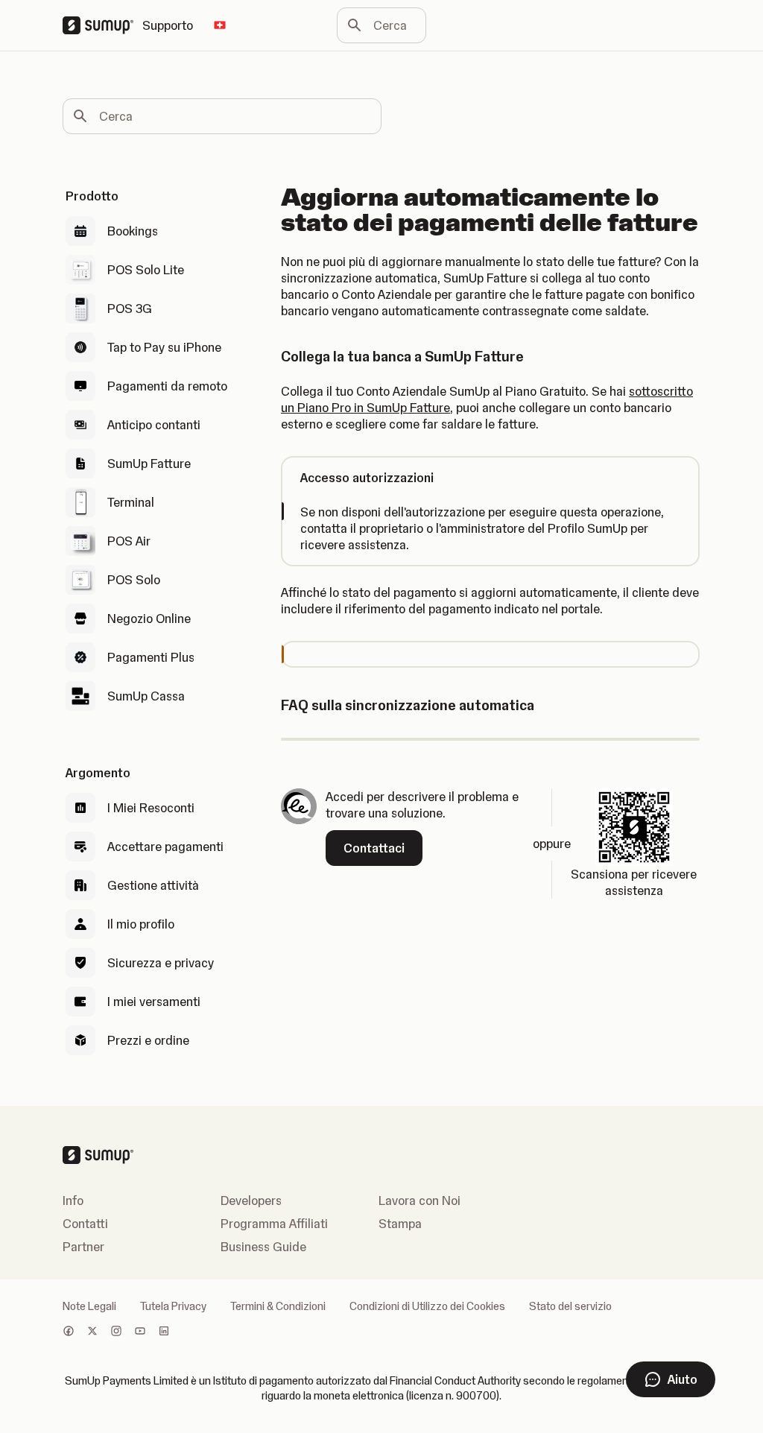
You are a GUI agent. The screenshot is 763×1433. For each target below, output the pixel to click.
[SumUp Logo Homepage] (102, 25)
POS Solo (133, 579)
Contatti (85, 1223)
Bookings (132, 231)
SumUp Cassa (146, 696)
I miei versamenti (153, 1001)
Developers (251, 1200)
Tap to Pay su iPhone (164, 347)
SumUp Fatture (149, 463)
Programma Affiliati (274, 1223)
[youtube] (140, 1332)
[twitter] (92, 1332)
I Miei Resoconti (150, 807)
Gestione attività (153, 885)
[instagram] (116, 1332)
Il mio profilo (140, 924)
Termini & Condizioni (278, 1306)
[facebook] (69, 1332)
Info (73, 1200)
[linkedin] (164, 1332)
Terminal (130, 502)
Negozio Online (149, 618)
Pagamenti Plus (150, 657)
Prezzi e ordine (148, 1040)
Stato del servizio (570, 1306)
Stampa (400, 1223)
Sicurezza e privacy (160, 962)
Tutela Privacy (173, 1306)
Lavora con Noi (419, 1200)
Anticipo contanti (153, 424)
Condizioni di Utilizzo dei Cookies (427, 1306)
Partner (83, 1246)
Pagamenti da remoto (167, 386)
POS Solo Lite (145, 269)
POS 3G (129, 308)
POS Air (129, 541)
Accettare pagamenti (165, 846)
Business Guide (263, 1246)
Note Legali (89, 1306)
